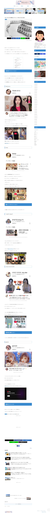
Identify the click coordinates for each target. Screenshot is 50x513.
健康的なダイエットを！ (17, 67)
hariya (16, 61)
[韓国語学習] (41, 11)
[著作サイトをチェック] (17, 446)
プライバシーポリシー (43, 510)
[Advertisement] (18, 42)
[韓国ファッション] (30, 11)
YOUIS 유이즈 (17, 60)
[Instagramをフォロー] (19, 446)
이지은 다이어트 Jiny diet (18, 64)
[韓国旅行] (9, 11)
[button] (27, 38)
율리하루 (16, 66)
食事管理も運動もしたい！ (18, 65)
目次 (17, 58)
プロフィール (38, 510)
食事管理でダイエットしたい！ (18, 59)
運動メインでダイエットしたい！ (18, 62)
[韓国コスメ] (20, 11)
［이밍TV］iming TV (18, 63)
